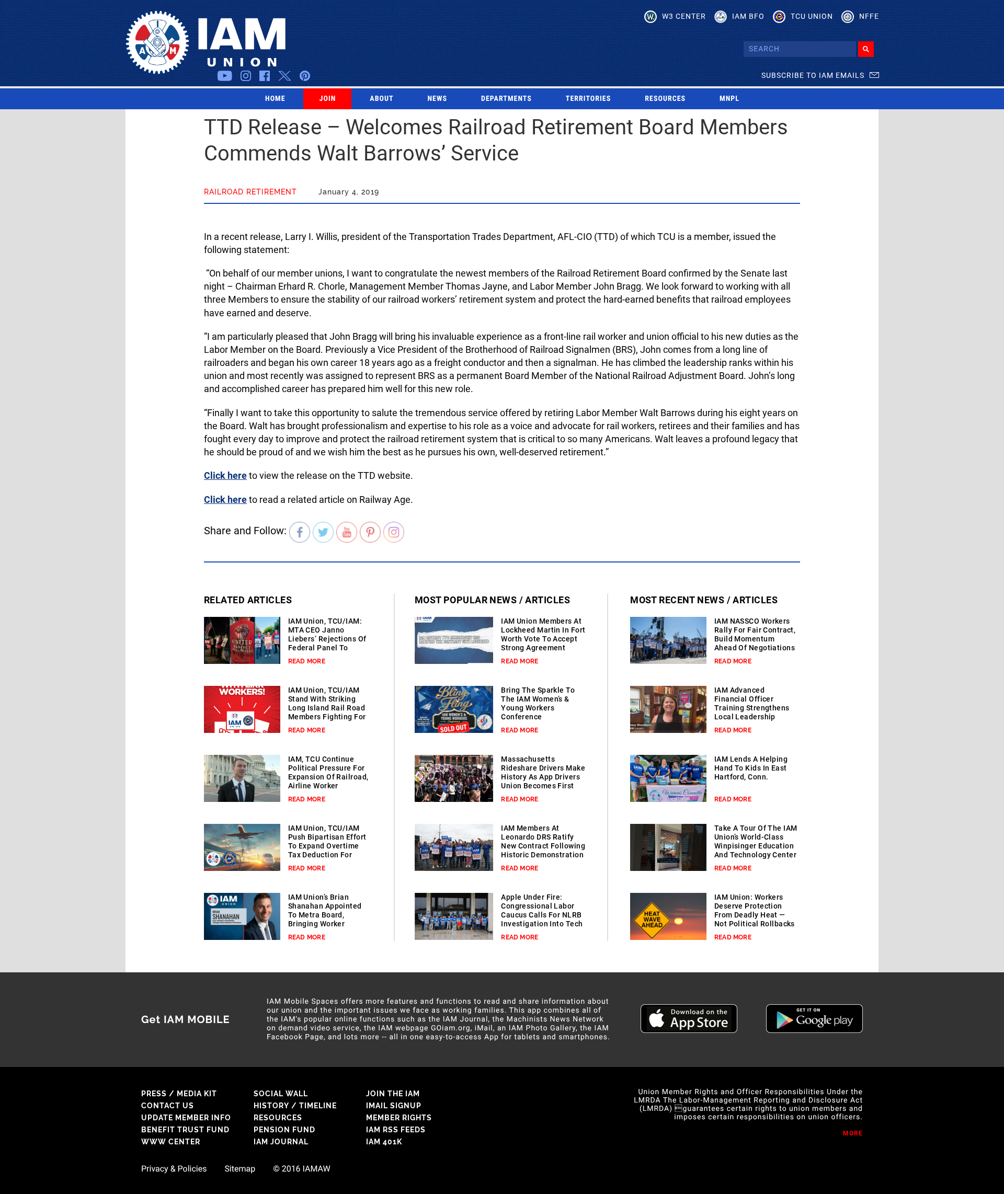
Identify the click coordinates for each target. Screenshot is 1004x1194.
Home (275, 99)
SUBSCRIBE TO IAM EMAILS (812, 75)
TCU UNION (812, 16)
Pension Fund (284, 1130)
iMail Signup (393, 1105)
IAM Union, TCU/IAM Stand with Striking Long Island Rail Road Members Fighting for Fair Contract (327, 708)
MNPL (729, 99)
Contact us (167, 1105)
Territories (588, 99)
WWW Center (170, 1142)
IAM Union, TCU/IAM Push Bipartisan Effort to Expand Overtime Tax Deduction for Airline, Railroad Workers (327, 850)
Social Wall (281, 1093)
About (381, 99)
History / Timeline (295, 1105)
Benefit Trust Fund (185, 1130)
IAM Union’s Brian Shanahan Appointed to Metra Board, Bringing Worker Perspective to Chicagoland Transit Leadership (325, 924)
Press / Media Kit (179, 1093)
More (853, 1133)
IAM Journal (281, 1142)
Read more (306, 661)
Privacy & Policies (174, 1169)
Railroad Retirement (250, 192)
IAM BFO (748, 16)
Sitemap (239, 1169)
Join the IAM (393, 1093)
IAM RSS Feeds (396, 1130)
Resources (665, 99)
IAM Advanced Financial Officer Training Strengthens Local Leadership (752, 703)
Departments (506, 99)
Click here (225, 475)
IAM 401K (384, 1142)
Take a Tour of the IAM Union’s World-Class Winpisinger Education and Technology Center (755, 841)
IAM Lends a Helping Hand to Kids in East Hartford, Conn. (751, 768)
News (438, 99)
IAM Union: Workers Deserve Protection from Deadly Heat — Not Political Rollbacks (754, 910)
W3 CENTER (684, 16)
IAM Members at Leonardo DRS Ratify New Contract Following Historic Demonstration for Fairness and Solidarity (543, 850)
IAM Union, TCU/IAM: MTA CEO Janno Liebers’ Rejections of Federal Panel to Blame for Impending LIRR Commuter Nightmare (327, 648)
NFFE (869, 16)
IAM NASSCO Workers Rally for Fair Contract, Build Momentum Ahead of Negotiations (755, 634)
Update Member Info (186, 1117)
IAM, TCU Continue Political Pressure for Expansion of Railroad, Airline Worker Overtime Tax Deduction (328, 781)
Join (328, 99)
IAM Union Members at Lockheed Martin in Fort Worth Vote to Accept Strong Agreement (543, 634)
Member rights (399, 1117)
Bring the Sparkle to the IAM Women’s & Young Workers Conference (538, 703)
